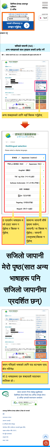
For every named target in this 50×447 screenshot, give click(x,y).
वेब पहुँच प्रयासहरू (7, 434)
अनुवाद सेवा (5, 437)
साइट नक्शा (5, 440)
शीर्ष (2, 55)
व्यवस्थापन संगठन (7, 417)
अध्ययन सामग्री (6, 420)
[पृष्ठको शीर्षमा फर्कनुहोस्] (45, 437)
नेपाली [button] (45, 18)
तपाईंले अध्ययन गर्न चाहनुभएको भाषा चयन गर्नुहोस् (18, 14)
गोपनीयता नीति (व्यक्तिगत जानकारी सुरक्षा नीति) (14, 427)
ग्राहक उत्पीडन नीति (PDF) (9, 430)
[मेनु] (45, 5)
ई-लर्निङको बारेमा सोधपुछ (9, 424)
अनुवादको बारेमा (45, 14)
